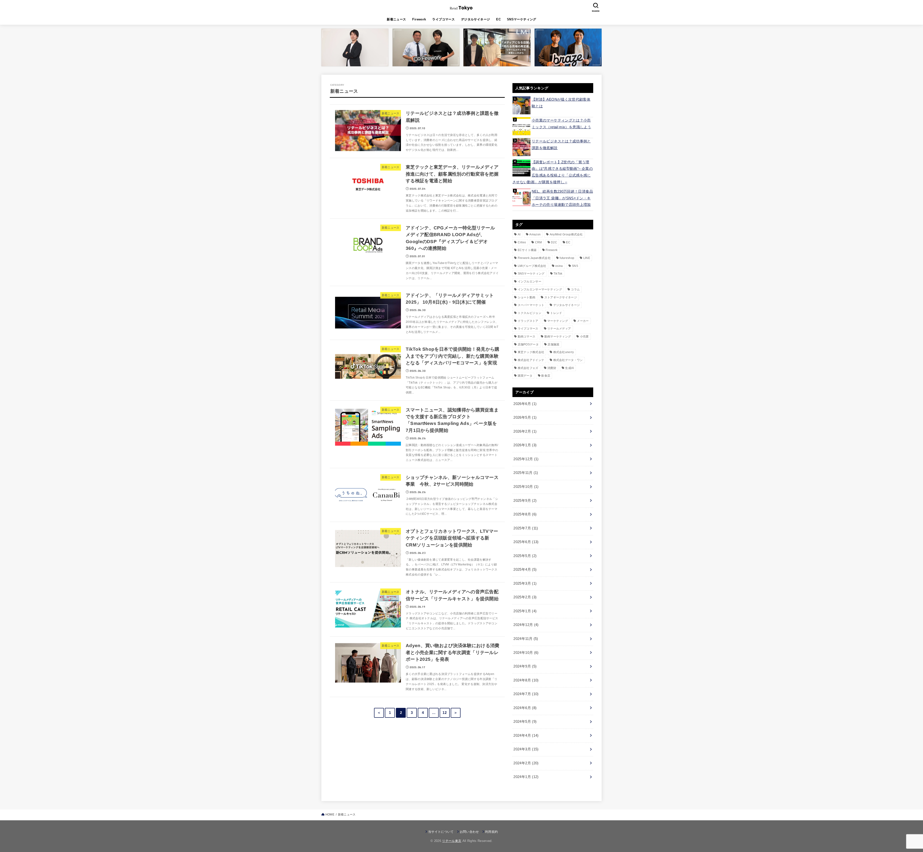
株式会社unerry (563, 352)
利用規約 (491, 832)
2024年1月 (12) (525, 777)
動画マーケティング (557, 336)
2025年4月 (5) (524, 569)
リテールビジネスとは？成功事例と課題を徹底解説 (561, 144)
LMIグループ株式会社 (532, 266)
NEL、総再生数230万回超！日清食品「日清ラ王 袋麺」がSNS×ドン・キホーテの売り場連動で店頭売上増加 (562, 198)
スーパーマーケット (531, 305)
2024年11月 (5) (525, 639)
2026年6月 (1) (524, 404)
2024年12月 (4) (525, 625)
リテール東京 (451, 841)
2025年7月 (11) (525, 528)
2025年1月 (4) (524, 611)
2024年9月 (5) (524, 666)
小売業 (584, 336)
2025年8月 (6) (524, 514)
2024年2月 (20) (525, 763)
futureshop (567, 258)
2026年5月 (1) (524, 417)
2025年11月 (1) (525, 473)
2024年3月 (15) (525, 749)
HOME (329, 814)
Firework (419, 19)
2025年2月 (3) (524, 597)
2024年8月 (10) (525, 680)
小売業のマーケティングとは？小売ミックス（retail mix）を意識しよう (561, 123)
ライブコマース (443, 19)
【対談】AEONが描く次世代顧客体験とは (561, 103)
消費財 (551, 368)
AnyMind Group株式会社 (566, 234)
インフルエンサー (529, 281)
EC (498, 19)
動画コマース (527, 336)
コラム (575, 289)
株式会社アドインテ (531, 360)
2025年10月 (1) (525, 487)
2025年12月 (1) (525, 459)
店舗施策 (553, 344)
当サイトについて (441, 832)
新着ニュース (396, 19)
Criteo (522, 242)
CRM (538, 242)
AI (519, 234)
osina (559, 266)
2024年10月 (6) (525, 653)
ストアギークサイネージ (560, 297)
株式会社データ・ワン (568, 360)
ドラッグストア (528, 321)
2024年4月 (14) (525, 735)
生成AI (569, 368)
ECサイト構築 (527, 250)
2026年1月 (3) (524, 445)
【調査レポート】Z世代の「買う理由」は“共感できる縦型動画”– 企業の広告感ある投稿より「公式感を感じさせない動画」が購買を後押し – (552, 172)
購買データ (525, 375)
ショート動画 (527, 297)
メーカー (583, 321)
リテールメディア (559, 328)
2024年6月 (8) (524, 708)
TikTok (558, 273)
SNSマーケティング (521, 19)
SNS (575, 266)
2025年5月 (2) (524, 556)
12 (445, 713)
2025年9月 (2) (524, 501)
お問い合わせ (469, 832)
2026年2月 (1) (524, 431)
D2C (554, 242)
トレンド (556, 313)
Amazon (535, 234)
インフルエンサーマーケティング (540, 289)
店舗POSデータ (528, 344)
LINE (586, 258)
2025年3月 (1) (524, 583)
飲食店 (545, 375)
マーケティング (557, 321)
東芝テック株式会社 (531, 352)
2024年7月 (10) (525, 694)
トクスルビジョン (529, 313)
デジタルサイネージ (475, 19)
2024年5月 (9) (524, 721)
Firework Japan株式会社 (534, 258)
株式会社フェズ (528, 368)
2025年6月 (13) (525, 542)
